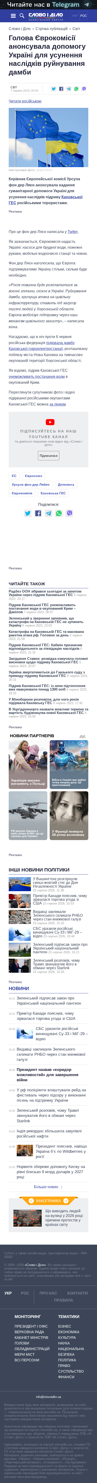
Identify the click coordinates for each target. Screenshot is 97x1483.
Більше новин (46, 1187)
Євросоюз (33, 476)
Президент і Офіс (31, 1326)
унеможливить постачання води (37, 377)
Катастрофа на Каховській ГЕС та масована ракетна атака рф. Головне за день (46, 635)
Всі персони (27, 1360)
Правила (63, 1300)
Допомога (66, 484)
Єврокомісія (22, 493)
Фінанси (66, 1377)
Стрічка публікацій (52, 29)
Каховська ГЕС (53, 493)
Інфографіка (48, 1201)
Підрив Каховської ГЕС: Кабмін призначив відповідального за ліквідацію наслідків (45, 648)
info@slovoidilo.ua (48, 1397)
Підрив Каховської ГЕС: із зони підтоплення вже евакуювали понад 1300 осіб (48, 689)
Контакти (77, 1293)
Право (64, 1366)
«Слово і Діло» (35, 1265)
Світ (76, 29)
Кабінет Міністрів (31, 1338)
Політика (67, 1360)
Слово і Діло (20, 29)
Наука (64, 1343)
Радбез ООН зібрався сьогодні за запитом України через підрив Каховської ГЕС (47, 595)
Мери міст (25, 1354)
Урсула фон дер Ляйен (30, 484)
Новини (19, 988)
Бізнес (64, 1326)
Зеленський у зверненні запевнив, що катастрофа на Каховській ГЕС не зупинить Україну (46, 621)
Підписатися (48, 456)
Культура (67, 1338)
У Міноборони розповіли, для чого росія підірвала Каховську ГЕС (46, 701)
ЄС (14, 476)
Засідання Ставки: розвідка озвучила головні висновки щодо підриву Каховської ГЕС (48, 662)
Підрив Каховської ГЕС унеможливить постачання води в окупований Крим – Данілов (42, 608)
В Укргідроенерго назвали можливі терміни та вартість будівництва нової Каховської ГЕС (48, 712)
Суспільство (71, 1371)
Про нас (48, 1293)
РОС (83, 15)
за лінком (57, 404)
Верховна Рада (29, 1332)
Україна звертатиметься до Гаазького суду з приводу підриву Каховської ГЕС (48, 675)
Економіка (68, 1332)
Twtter (73, 232)
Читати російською (25, 101)
